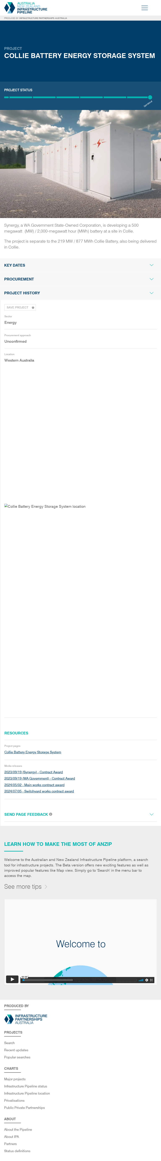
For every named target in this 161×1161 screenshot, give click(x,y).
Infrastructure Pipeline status (25, 1086)
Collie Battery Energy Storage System (32, 752)
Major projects (15, 1079)
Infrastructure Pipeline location (27, 1093)
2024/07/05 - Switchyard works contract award (39, 791)
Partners (10, 1144)
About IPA (11, 1137)
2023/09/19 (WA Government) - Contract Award (39, 778)
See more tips (23, 886)
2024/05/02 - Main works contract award (34, 785)
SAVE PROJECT (17, 307)
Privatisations (14, 1101)
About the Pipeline (18, 1130)
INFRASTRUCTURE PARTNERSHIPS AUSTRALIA (43, 18)
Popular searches (17, 1057)
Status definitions (17, 1151)
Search (9, 1043)
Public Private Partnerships (24, 1108)
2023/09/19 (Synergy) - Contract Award (33, 772)
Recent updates (16, 1050)
